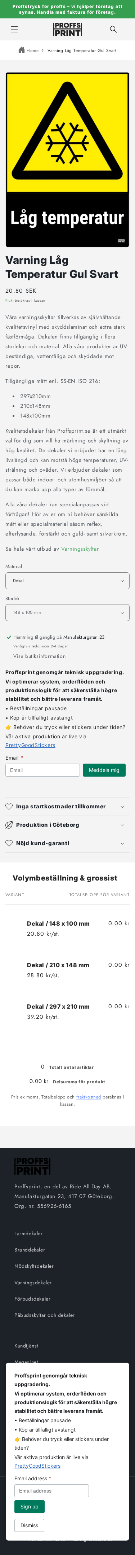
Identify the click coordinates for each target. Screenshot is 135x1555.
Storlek (12, 598)
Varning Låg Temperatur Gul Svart (82, 50)
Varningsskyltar (80, 549)
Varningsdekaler (33, 1282)
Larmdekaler (28, 1233)
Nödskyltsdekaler (34, 1266)
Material (13, 566)
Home (33, 50)
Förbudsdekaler (32, 1298)
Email (14, 758)
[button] (14, 29)
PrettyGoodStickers (30, 745)
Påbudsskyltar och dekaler (44, 1315)
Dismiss (29, 1525)
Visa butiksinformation (39, 656)
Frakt (9, 300)
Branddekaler (29, 1249)
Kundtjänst (26, 1345)
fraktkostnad (88, 1096)
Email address (32, 1478)
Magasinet (26, 1362)
